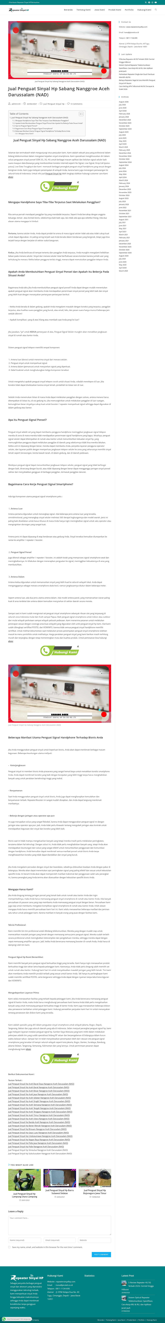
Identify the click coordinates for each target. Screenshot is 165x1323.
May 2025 (122, 141)
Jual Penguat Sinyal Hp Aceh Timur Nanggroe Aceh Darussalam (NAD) (39, 1115)
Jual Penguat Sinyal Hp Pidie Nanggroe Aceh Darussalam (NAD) (36, 1146)
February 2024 (124, 183)
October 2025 (124, 126)
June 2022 (122, 207)
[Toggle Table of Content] (80, 114)
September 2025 (125, 129)
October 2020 (124, 250)
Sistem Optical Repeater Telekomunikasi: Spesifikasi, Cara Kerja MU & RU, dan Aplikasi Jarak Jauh (136, 68)
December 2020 (125, 243)
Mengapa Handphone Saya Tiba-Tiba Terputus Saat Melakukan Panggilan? (42, 120)
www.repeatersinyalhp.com (136, 27)
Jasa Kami (121, 1320)
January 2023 (124, 204)
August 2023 (123, 198)
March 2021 (123, 234)
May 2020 (122, 265)
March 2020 (123, 271)
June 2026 (122, 108)
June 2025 (122, 138)
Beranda (101, 1320)
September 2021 (125, 216)
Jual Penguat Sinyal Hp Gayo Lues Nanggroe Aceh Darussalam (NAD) (38, 1132)
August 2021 (123, 219)
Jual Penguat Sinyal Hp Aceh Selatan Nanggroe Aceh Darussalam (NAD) (39, 1097)
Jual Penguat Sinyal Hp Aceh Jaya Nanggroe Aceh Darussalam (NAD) (38, 1094)
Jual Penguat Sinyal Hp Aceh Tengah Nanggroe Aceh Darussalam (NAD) (39, 1108)
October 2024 (124, 159)
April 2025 (122, 144)
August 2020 (123, 256)
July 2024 (122, 168)
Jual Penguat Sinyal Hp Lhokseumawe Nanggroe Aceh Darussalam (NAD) (40, 1136)
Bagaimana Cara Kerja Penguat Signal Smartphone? (33, 128)
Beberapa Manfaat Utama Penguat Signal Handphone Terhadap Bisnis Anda (42, 131)
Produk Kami (131, 1320)
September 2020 (125, 252)
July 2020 (122, 259)
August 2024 (123, 165)
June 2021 (122, 225)
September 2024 (125, 162)
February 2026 (124, 114)
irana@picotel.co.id (131, 32)
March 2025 (123, 147)
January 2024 (124, 186)
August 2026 (123, 102)
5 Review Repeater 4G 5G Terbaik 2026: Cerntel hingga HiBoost (138, 1286)
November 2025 (125, 123)
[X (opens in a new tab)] (145, 2)
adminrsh (16, 104)
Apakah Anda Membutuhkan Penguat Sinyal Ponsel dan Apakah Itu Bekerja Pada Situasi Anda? (49, 123)
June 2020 (122, 262)
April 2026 (122, 111)
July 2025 (122, 135)
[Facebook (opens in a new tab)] (149, 2)
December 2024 (125, 153)
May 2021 (122, 228)
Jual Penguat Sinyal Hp (54, 104)
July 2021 (122, 222)
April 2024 (122, 177)
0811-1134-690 (131, 38)
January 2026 (124, 117)
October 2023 (124, 195)
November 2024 (125, 156)
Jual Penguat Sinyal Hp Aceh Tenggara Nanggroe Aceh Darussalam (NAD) (40, 1111)
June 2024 (122, 171)
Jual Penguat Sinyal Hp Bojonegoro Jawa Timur (94, 1192)
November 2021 (125, 210)
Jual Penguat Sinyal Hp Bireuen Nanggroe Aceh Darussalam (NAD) (37, 1129)
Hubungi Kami (152, 1320)
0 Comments (76, 104)
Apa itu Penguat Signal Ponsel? (26, 126)
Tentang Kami (111, 1320)
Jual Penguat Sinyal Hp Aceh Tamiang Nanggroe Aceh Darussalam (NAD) (40, 1104)
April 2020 (122, 268)
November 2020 (125, 247)
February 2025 (124, 150)
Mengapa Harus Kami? (26, 134)
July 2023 (122, 201)
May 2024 (122, 174)
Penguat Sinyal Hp (53, 173)
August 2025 (123, 132)
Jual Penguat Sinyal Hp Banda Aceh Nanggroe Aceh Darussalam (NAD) (39, 1122)
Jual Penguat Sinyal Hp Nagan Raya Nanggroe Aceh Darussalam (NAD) (39, 1139)
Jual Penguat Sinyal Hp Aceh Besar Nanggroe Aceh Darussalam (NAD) (38, 1090)
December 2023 (125, 189)
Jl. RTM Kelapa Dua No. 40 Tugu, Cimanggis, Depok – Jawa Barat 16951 (63, 1295)
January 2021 (124, 240)
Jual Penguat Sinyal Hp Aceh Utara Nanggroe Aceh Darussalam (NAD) (38, 1118)
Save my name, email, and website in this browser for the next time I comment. (47, 1247)
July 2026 (122, 105)
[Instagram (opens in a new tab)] (152, 2)
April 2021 (122, 231)
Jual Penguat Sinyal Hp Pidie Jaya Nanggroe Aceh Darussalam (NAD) (38, 1143)
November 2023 (125, 192)
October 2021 (124, 213)
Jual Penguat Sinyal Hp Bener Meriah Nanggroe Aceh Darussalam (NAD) (40, 1125)
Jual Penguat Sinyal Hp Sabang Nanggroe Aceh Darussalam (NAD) (40, 117)
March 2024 (123, 180)
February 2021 (124, 237)
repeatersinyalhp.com (65, 1281)
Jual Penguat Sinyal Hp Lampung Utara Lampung (24, 1195)
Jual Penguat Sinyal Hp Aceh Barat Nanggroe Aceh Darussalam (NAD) (38, 1087)
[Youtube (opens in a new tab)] (155, 2)
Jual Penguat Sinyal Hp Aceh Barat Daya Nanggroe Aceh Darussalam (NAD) (41, 1083)
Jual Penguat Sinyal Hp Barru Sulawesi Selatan (60, 1192)
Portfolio (141, 1320)
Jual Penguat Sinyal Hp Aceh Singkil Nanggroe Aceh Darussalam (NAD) (39, 1101)
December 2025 (125, 120)
